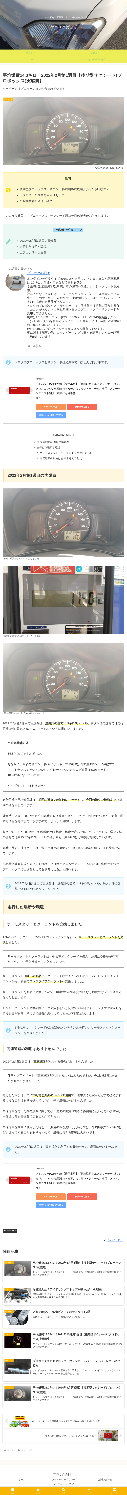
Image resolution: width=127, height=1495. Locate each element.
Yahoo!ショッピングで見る (51, 415)
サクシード (11, 1230)
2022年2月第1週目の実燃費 (53, 442)
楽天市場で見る (82, 407)
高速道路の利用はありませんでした (61, 458)
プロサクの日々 (38, 273)
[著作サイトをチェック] (29, 346)
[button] (117, 842)
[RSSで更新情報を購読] (40, 346)
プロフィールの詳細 (63, 1484)
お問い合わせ (105, 1479)
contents (58, 434)
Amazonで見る (51, 407)
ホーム (22, 1479)
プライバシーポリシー (63, 1479)
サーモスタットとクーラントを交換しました (66, 452)
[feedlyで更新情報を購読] (34, 346)
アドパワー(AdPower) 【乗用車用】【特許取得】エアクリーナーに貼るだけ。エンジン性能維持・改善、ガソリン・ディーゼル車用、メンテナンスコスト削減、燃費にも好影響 (78, 388)
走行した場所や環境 (48, 447)
